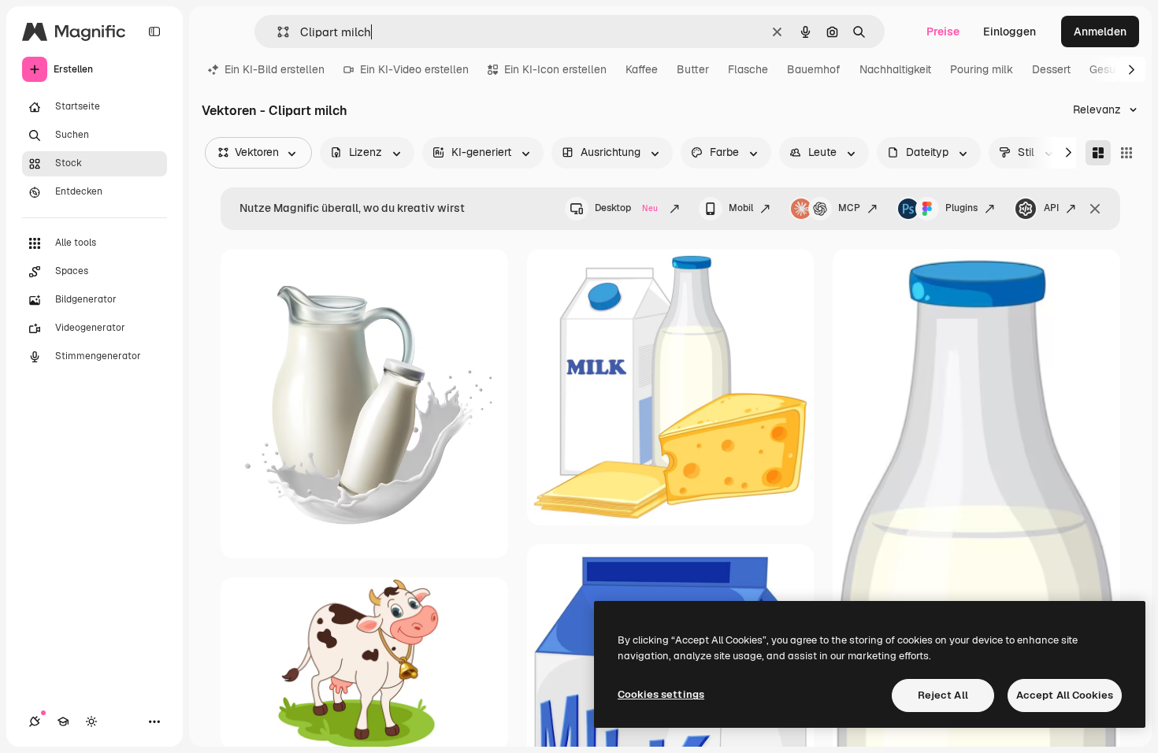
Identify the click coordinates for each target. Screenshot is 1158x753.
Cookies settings (661, 694)
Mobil (741, 208)
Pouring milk (981, 69)
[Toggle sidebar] (154, 31)
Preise (942, 31)
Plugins (961, 208)
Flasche (748, 69)
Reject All (943, 695)
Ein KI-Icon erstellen (555, 69)
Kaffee (641, 69)
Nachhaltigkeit (895, 69)
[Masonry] (1098, 152)
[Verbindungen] (34, 721)
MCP (849, 208)
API (1051, 208)
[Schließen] (1095, 208)
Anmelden (1100, 31)
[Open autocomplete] (277, 32)
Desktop (626, 208)
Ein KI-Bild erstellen (275, 69)
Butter (693, 69)
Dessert (1051, 69)
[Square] (1126, 152)
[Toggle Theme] (91, 721)
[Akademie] (63, 721)
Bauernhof (814, 69)
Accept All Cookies (1064, 695)
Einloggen (1009, 31)
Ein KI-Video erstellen (414, 69)
